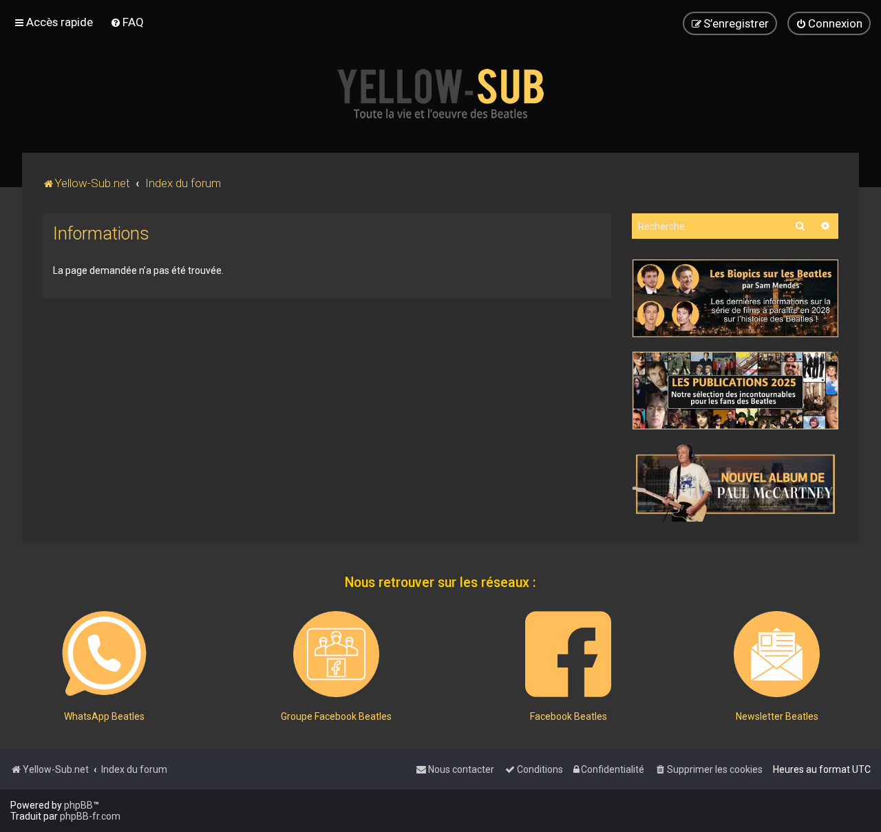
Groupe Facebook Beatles (336, 716)
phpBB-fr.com (90, 816)
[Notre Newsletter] (777, 654)
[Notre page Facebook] (568, 654)
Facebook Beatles (568, 716)
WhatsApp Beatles (104, 716)
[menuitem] (127, 22)
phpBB (78, 805)
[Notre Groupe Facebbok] (336, 654)
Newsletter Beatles (777, 716)
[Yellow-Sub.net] (440, 93)
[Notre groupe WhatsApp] (104, 654)
